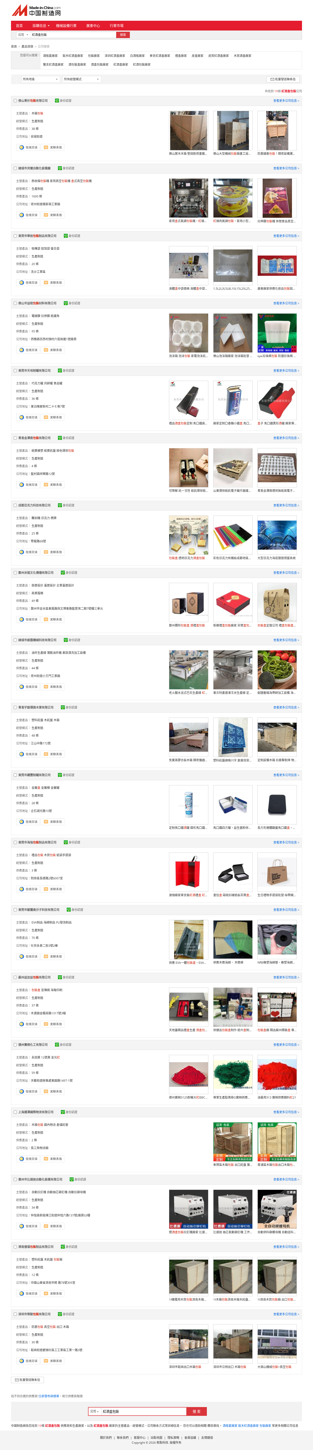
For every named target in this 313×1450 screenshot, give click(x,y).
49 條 (35, 601)
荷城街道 (37, 136)
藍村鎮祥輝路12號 (43, 474)
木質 (50, 855)
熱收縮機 (40, 181)
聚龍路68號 (38, 541)
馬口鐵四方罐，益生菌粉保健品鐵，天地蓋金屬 (232, 828)
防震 (37, 1327)
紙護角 (55, 316)
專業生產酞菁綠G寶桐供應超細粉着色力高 (232, 1097)
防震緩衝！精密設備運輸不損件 (277, 154)
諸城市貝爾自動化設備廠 (34, 168)
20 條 (35, 264)
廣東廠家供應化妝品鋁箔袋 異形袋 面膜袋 (277, 289)
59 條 (35, 1073)
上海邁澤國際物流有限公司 (36, 1112)
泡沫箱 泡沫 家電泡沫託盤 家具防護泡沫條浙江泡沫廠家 (188, 356)
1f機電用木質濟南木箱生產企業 (188, 1299)
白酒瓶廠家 (137, 56)
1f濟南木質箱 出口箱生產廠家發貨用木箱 (277, 1299)
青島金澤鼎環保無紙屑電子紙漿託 (277, 491)
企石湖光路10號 (41, 811)
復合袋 (55, 249)
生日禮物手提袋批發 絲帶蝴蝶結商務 (277, 895)
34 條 (35, 1207)
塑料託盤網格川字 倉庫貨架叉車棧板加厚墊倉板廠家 (232, 760)
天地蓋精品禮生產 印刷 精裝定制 (188, 1030)
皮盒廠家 (197, 56)
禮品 (37, 855)
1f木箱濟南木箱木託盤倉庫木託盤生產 (232, 1299)
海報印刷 (56, 990)
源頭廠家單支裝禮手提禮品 (188, 895)
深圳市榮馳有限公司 (34, 1314)
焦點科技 (162, 1442)
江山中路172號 (41, 743)
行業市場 (116, 25)
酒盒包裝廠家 (100, 64)
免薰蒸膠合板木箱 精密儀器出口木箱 (188, 760)
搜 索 (197, 1411)
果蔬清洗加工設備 (74, 653)
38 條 (35, 129)
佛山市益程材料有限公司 (37, 303)
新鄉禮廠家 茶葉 (232, 625)
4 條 (34, 466)
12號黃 (45, 1057)
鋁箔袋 (45, 249)
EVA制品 (37, 922)
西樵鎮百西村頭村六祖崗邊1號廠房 (54, 339)
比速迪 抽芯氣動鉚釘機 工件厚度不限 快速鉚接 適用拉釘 (232, 1232)
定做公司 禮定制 (277, 625)
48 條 (35, 735)
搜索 (123, 35)
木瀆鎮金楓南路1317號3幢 (48, 1013)
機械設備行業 (66, 25)
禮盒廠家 (181, 56)
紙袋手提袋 (63, 855)
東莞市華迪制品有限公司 (37, 236)
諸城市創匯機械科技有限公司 (37, 640)
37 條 (35, 1005)
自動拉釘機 (39, 1192)
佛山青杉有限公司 (33, 101)
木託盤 (48, 720)
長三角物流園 (39, 1148)
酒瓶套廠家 (50, 56)
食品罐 (58, 383)
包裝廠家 (94, 56)
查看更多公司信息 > (286, 101)
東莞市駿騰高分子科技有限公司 (38, 910)
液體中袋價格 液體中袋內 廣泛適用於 (188, 289)
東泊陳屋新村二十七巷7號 (48, 406)
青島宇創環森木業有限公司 (36, 707)
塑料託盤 (37, 720)
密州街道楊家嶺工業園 (45, 204)
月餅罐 (48, 383)
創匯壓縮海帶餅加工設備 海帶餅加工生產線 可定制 (277, 693)
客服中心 (139, 1438)
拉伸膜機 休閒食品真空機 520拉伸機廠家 (277, 221)
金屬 (36, 788)
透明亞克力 (187, 558)
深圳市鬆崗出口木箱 (185, 1367)
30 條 (35, 1342)
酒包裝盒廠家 (77, 64)
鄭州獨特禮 (187, 625)
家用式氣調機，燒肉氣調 (188, 221)
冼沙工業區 (38, 272)
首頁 (19, 25)
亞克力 (45, 518)
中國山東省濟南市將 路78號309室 (53, 1283)
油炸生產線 (39, 653)
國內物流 (50, 1125)
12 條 (35, 1275)
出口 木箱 (62, 1327)
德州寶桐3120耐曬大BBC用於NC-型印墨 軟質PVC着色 (188, 1097)
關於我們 (106, 1438)
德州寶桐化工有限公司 (33, 1045)
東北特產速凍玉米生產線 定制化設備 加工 (232, 693)
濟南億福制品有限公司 (36, 1247)
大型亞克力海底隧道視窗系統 (276, 558)
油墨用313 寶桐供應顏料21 (276, 1097)
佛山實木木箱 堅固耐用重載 (188, 154)
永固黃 (36, 1057)
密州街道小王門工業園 (45, 676)
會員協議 (190, 1438)
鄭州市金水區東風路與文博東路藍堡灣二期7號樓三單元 (67, 609)
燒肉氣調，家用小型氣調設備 (232, 221)
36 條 (35, 399)
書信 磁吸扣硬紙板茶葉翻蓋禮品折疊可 (232, 895)
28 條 (35, 803)
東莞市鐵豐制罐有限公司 (34, 775)
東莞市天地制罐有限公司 (34, 371)
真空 (50, 1327)
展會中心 (93, 25)
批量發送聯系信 (285, 79)
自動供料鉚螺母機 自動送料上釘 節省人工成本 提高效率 (277, 1232)
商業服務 (37, 593)
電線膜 (36, 316)
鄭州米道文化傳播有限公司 (36, 573)
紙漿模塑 (37, 451)
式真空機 (81, 181)
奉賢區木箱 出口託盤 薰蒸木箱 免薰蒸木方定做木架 (232, 1165)
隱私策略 (173, 1438)
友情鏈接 (207, 1438)
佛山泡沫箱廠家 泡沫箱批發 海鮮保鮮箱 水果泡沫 (232, 356)
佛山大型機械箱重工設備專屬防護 (232, 154)
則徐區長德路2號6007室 (47, 878)
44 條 (35, 668)
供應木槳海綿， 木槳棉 (228, 962)
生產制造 (37, 121)
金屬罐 (55, 788)
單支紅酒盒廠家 (160, 56)
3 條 (34, 870)
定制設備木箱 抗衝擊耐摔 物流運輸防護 (277, 760)
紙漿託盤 (50, 451)
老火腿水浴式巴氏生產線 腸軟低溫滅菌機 (188, 693)
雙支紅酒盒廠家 (53, 64)
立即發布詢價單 (49, 1396)
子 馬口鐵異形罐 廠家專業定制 (277, 423)
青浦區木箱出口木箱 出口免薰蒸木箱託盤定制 (277, 1165)
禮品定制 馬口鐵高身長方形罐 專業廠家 (188, 423)
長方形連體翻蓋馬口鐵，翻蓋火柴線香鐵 (277, 828)
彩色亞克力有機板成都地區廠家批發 (232, 558)
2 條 (34, 1140)
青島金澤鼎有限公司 (34, 438)
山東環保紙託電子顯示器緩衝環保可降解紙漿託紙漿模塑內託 (232, 491)
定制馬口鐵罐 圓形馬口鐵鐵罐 (188, 828)
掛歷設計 (37, 585)
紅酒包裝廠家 (142, 64)
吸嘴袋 (36, 249)
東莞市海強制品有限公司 (37, 842)
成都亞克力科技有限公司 (34, 505)
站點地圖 (156, 1438)
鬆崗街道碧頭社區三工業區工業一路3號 (56, 1350)
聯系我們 (123, 1438)
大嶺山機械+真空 (274, 1367)
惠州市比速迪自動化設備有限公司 (40, 1179)
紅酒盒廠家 (120, 64)
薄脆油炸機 (54, 653)
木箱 (37, 113)
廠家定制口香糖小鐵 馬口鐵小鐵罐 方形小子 (232, 423)
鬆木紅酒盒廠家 (73, 56)
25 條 (35, 533)
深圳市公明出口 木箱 (229, 1367)
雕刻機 (36, 518)
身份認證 (65, 101)
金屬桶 (45, 788)
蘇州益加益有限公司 (34, 977)
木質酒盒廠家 (242, 56)
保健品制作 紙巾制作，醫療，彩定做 (232, 1030)
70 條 (35, 938)
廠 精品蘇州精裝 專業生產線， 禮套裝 (277, 1030)
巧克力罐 (37, 383)
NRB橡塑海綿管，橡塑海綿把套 (277, 962)
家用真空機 (60, 181)
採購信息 (39, 25)
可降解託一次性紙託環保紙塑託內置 (188, 491)
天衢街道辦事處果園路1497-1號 (52, 1081)
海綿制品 (49, 922)
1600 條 (37, 196)
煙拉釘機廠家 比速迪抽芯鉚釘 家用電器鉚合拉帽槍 (188, 1232)
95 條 (35, 331)
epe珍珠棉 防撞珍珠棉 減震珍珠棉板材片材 (277, 356)
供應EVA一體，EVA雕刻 (188, 963)
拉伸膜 (45, 316)
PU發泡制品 (64, 922)
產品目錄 (27, 46)
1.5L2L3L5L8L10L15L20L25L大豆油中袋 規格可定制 (232, 289)
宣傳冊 (45, 990)
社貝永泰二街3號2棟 (44, 946)
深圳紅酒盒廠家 (115, 56)
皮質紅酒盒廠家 (218, 56)
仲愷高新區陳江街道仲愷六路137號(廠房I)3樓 (60, 1215)
